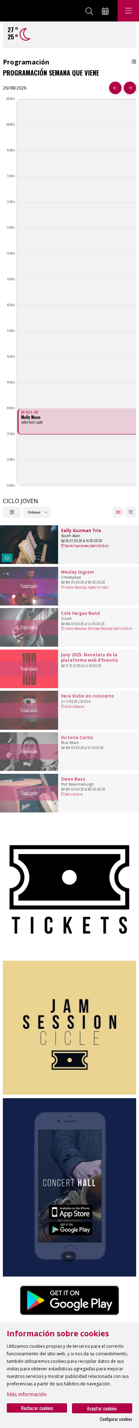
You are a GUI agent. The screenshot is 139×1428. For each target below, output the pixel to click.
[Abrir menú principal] (128, 10)
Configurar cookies (116, 1419)
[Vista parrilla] (130, 512)
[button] (7, 558)
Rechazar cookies (37, 1408)
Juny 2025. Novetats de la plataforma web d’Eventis (89, 657)
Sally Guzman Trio (81, 530)
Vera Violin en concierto (87, 696)
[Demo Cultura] (31, 10)
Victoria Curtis (77, 737)
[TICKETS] (69, 889)
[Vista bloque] (118, 512)
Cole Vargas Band (80, 613)
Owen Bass (73, 779)
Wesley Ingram (77, 572)
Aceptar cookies (102, 1408)
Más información (27, 1394)
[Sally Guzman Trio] (29, 544)
